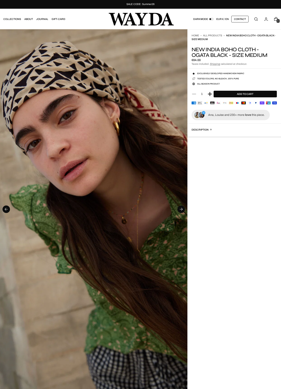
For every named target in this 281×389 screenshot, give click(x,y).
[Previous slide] (6, 209)
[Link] (140, 4)
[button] (256, 19)
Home (195, 35)
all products (212, 35)
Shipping (215, 63)
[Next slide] (181, 209)
